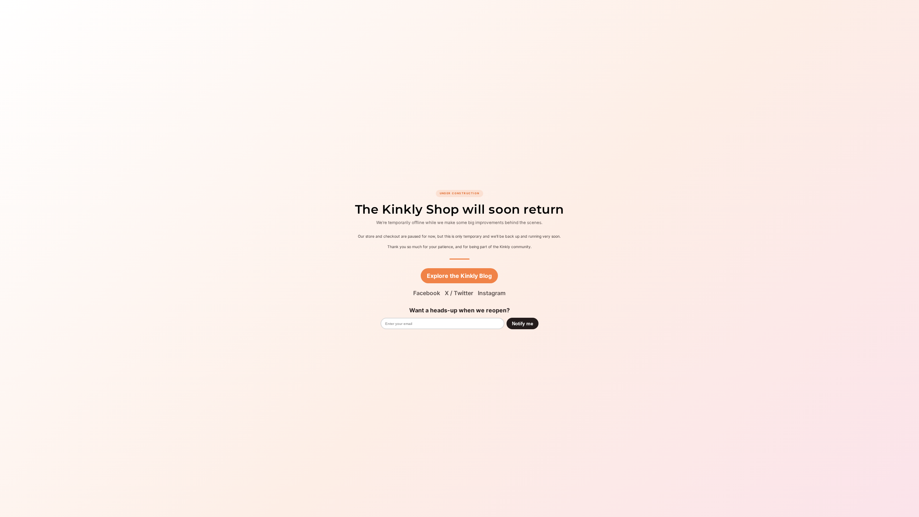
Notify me (522, 323)
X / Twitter (459, 293)
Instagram (491, 293)
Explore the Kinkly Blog (459, 275)
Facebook (426, 293)
